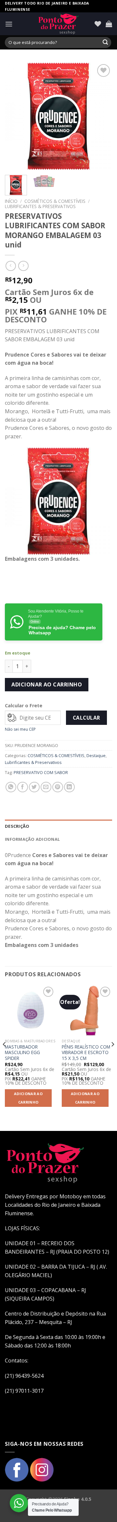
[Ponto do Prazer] (58, 23)
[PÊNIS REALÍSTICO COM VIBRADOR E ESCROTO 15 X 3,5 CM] (87, 1010)
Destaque (96, 755)
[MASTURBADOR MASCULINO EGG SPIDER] (30, 1010)
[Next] (102, 116)
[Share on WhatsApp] (11, 787)
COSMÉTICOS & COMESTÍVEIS (54, 201)
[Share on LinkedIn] (69, 787)
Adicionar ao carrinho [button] (28, 1098)
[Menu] (9, 24)
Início (11, 201)
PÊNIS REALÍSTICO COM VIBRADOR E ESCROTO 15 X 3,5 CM (86, 1052)
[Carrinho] (109, 24)
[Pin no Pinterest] (57, 787)
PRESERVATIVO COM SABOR (41, 772)
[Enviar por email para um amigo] (46, 787)
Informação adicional (32, 839)
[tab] (58, 826)
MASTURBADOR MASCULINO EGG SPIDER (22, 1052)
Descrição (17, 826)
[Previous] (15, 116)
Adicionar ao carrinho (46, 684)
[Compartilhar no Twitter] (34, 787)
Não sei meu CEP (20, 729)
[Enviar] (105, 42)
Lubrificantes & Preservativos (40, 206)
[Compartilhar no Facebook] (22, 787)
